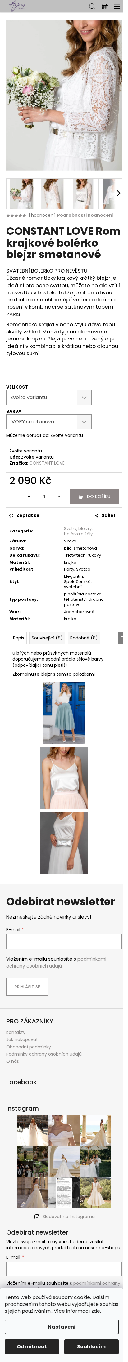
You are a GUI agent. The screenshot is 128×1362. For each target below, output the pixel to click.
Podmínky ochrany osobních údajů (44, 1054)
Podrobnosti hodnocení (85, 215)
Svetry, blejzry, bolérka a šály (78, 531)
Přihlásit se (27, 987)
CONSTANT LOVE (47, 463)
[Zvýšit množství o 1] (59, 496)
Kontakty (15, 1032)
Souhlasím (91, 1346)
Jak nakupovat (22, 1039)
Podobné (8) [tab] (84, 638)
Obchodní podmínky (28, 1047)
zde (95, 1311)
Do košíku (98, 496)
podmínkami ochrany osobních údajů (56, 962)
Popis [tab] (18, 638)
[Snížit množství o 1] (29, 496)
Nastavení (62, 1326)
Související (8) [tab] (47, 638)
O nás (12, 1061)
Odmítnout (32, 1346)
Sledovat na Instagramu (69, 1216)
